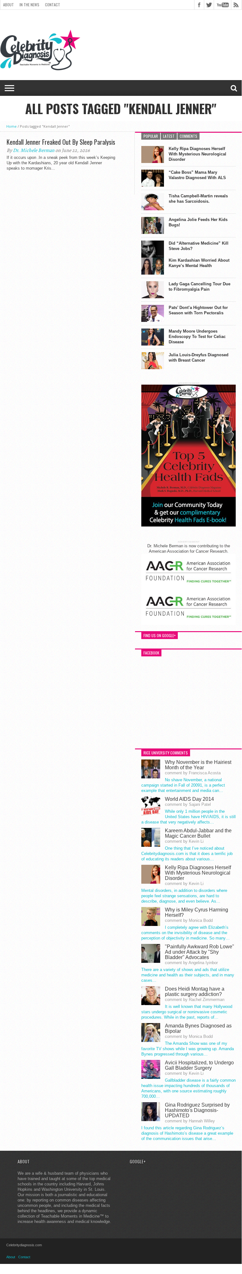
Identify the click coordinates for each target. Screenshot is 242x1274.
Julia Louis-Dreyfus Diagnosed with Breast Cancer (198, 357)
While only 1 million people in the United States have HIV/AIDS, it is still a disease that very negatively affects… (188, 816)
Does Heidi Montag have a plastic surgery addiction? (194, 991)
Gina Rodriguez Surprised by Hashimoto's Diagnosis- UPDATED (197, 1110)
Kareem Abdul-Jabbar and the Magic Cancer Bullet (198, 833)
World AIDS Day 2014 (189, 799)
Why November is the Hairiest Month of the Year (198, 764)
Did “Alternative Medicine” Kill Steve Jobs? (198, 246)
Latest (169, 136)
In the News (29, 4)
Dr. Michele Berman (33, 150)
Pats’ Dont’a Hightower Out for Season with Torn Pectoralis (198, 310)
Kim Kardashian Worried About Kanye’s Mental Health (199, 263)
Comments (188, 136)
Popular (151, 136)
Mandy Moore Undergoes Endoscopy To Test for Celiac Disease (197, 336)
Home (11, 126)
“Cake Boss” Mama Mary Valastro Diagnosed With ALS (197, 175)
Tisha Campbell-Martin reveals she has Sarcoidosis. (198, 199)
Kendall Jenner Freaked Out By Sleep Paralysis (61, 142)
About (8, 4)
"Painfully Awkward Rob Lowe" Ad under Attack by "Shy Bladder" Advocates (199, 952)
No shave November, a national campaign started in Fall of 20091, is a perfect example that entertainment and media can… (183, 785)
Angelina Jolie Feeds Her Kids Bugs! (198, 222)
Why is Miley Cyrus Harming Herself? (196, 912)
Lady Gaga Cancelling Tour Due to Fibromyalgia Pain (199, 287)
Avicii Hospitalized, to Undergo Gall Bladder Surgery (199, 1065)
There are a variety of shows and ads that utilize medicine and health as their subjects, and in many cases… (187, 975)
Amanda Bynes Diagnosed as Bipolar (198, 1028)
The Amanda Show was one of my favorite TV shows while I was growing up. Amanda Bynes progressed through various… (187, 1048)
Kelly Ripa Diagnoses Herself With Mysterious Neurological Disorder (197, 154)
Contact (52, 4)
